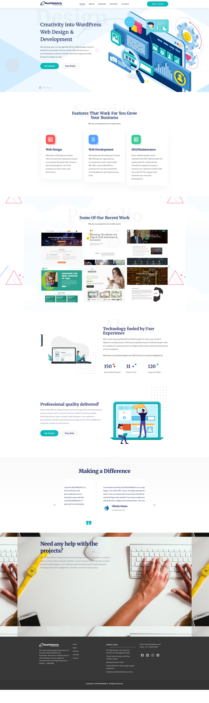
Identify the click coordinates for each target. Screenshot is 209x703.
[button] (54, 505)
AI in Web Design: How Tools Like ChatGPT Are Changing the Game (118, 651)
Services (76, 651)
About (75, 648)
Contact (75, 658)
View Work (69, 433)
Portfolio (76, 655)
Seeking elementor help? (115, 662)
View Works (70, 66)
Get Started (50, 66)
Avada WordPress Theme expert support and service (120, 667)
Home (75, 644)
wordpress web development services (119, 672)
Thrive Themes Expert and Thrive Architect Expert (118, 657)
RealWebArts (103, 683)
